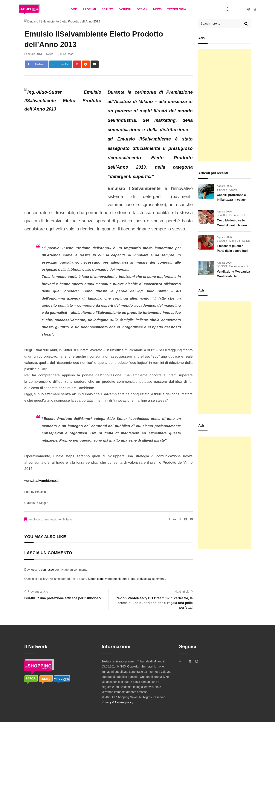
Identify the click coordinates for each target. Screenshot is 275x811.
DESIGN (142, 9)
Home (72, 9)
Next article (182, 591)
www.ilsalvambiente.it (41, 481)
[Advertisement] (224, 105)
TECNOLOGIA (176, 9)
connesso (47, 569)
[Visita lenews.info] (46, 679)
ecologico (35, 519)
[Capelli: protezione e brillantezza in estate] (206, 191)
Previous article (38, 591)
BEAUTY (107, 9)
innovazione (53, 519)
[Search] (228, 9)
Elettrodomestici (238, 266)
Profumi (89, 9)
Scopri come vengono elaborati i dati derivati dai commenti (126, 578)
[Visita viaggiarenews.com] (62, 679)
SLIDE (244, 215)
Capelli (233, 189)
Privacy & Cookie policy (117, 702)
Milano (67, 519)
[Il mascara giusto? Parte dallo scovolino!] (206, 242)
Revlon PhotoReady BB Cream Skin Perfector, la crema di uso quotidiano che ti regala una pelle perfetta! (154, 602)
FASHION (125, 9)
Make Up (234, 240)
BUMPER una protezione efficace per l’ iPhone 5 (62, 598)
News (157, 9)
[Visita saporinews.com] (31, 679)
